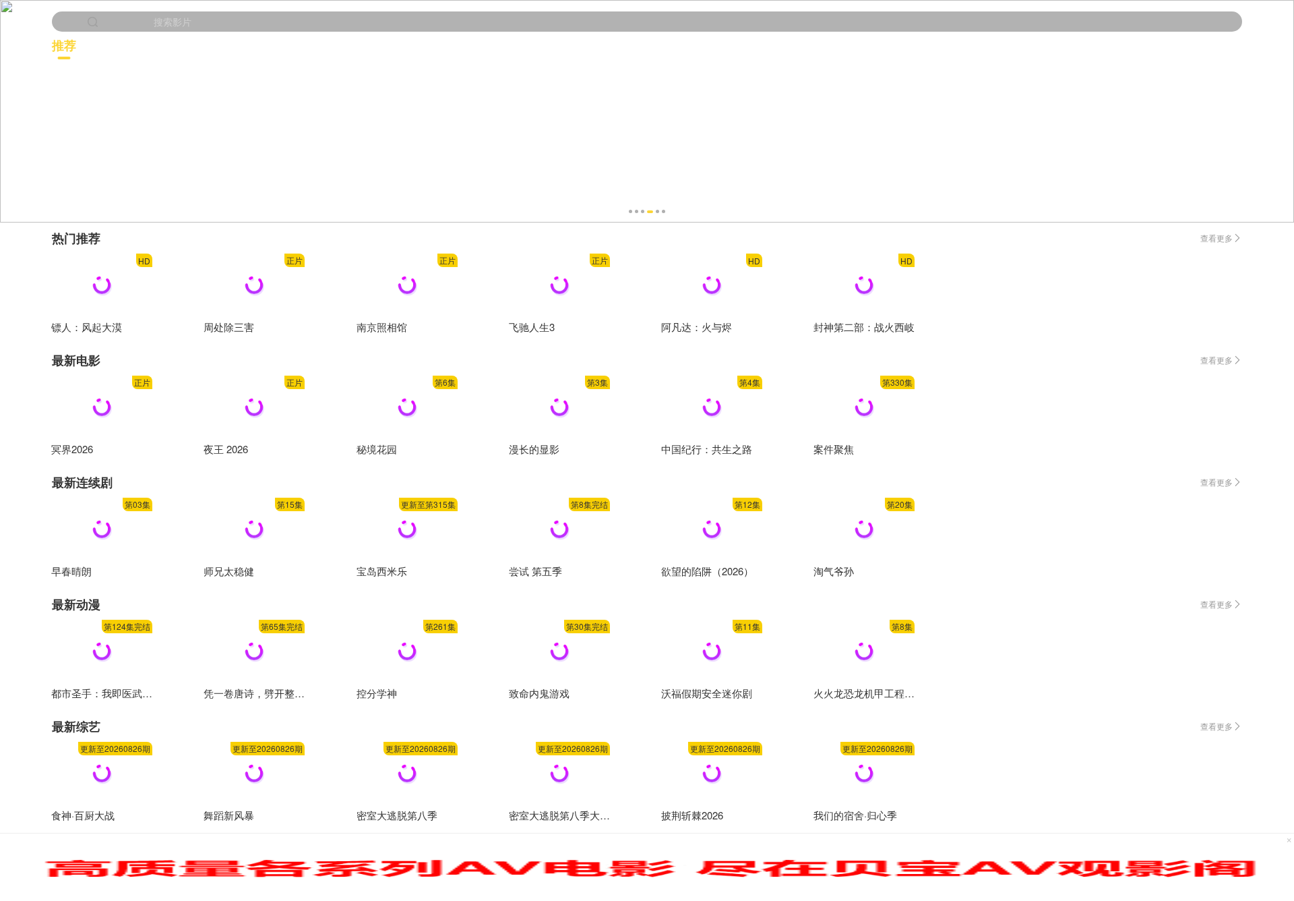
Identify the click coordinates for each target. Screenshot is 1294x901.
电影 (349, 45)
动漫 (926, 45)
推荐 (64, 45)
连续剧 (638, 45)
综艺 (1209, 45)
